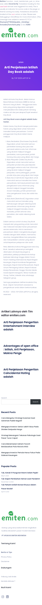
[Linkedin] (7, 596)
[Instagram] (3, 596)
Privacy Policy (6, 557)
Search (4, 398)
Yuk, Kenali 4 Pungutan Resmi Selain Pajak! (19, 472)
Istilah (21, 62)
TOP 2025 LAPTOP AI (22, 78)
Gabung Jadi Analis (8, 576)
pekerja (16, 254)
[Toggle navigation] (4, 39)
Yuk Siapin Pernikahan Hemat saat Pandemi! (20, 479)
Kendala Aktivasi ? (8, 581)
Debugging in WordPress (9, 17)
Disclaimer (5, 561)
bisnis (11, 126)
